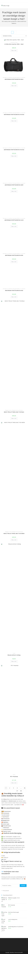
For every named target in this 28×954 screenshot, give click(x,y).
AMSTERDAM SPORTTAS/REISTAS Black (14, 79)
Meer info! (14, 50)
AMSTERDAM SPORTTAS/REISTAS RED (14, 255)
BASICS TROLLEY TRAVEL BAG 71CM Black (14, 412)
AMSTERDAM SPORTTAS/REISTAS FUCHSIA (14, 114)
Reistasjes (21, 410)
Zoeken (23, 885)
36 (24, 788)
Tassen (16, 42)
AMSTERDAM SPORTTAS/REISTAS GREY (14, 185)
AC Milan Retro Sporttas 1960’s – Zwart (14, 44)
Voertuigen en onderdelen (7, 77)
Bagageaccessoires (15, 410)
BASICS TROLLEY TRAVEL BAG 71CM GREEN (14, 533)
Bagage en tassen (8, 410)
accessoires (13, 42)
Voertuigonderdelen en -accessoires (18, 77)
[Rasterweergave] (12, 32)
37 (17, 791)
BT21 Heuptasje (14, 776)
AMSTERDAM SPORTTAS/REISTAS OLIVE (14, 220)
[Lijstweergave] (15, 32)
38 (21, 791)
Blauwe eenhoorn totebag (14, 655)
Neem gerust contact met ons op (14, 866)
